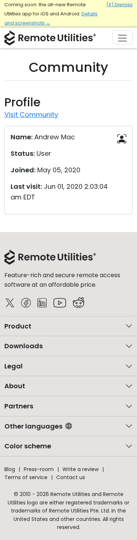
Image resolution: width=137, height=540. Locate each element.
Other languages (33, 426)
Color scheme (27, 446)
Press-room (39, 469)
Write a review (80, 469)
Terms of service (25, 477)
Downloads (23, 345)
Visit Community (31, 114)
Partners (18, 406)
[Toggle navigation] (122, 37)
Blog (9, 469)
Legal (13, 366)
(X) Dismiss (119, 4)
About (14, 385)
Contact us (70, 477)
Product (17, 326)
